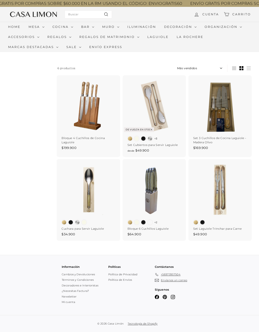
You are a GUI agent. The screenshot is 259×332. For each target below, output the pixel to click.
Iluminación (141, 27)
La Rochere (190, 37)
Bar (86, 27)
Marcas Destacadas (31, 47)
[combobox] (88, 14)
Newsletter (69, 296)
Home (14, 27)
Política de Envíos (120, 279)
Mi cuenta (68, 302)
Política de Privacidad (123, 274)
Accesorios (22, 37)
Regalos (57, 37)
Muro (109, 27)
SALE (72, 47)
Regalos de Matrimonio (107, 37)
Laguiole (158, 37)
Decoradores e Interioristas (80, 285)
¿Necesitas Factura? (75, 290)
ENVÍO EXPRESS (105, 47)
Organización (222, 27)
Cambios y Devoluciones (78, 274)
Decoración (178, 27)
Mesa (35, 27)
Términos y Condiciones (78, 279)
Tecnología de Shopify (142, 323)
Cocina (61, 27)
